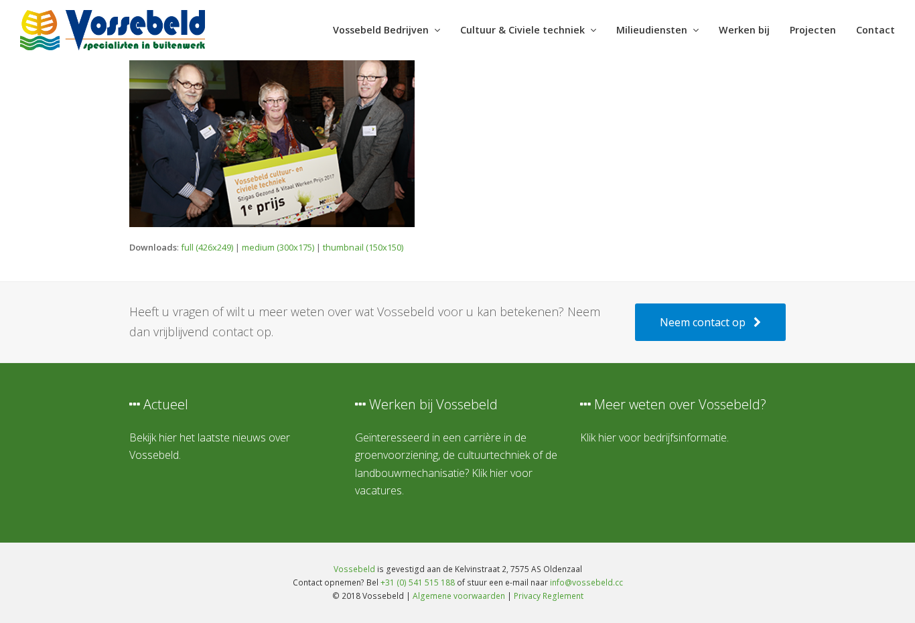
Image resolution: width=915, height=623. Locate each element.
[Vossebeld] (112, 29)
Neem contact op (703, 322)
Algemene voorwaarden (459, 596)
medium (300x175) (278, 247)
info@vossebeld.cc (586, 582)
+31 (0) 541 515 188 (417, 582)
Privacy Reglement (548, 596)
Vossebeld (354, 569)
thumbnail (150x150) (363, 247)
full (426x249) (207, 247)
